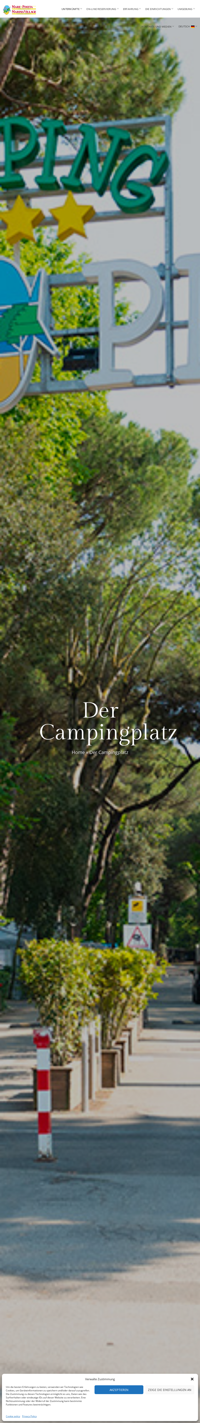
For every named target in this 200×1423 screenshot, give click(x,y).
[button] (192, 1379)
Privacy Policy (29, 1416)
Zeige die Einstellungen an (169, 1390)
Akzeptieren (119, 1390)
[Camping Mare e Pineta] (21, 9)
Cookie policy (13, 1416)
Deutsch (184, 26)
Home (78, 752)
